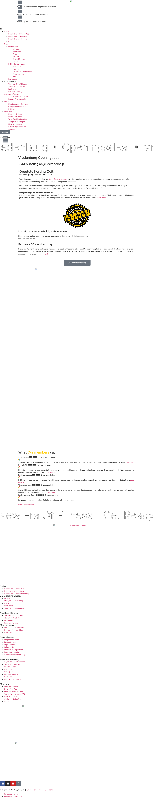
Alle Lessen (17, 49)
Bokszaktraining (19, 59)
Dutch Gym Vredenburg (17, 39)
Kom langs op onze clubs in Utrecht (31, 22)
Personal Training (15, 91)
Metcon (16, 69)
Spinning (16, 56)
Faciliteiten (12, 89)
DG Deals (12, 109)
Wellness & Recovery (12, 94)
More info (8, 112)
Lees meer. (101, 198)
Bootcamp (17, 51)
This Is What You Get (16, 86)
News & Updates (15, 124)
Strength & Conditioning (22, 71)
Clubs (6, 31)
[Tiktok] (18, 783)
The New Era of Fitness (17, 84)
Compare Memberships (17, 107)
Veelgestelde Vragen (16, 122)
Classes (7, 44)
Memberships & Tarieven (18, 104)
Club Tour (12, 41)
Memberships (9, 102)
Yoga (15, 54)
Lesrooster (12, 79)
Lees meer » (131, 462)
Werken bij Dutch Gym (17, 127)
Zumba (15, 61)
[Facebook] (2, 783)
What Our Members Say (17, 119)
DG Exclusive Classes (16, 64)
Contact (11, 129)
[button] (77, 29)
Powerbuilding (18, 74)
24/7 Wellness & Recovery (18, 96)
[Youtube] (13, 783)
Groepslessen (13, 46)
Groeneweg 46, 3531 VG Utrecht (40, 790)
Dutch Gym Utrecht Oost (18, 36)
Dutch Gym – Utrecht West (19, 34)
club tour (48, 254)
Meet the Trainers (15, 114)
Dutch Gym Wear (15, 117)
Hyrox (15, 76)
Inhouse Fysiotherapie (17, 99)
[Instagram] (7, 783)
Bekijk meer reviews (26, 505)
